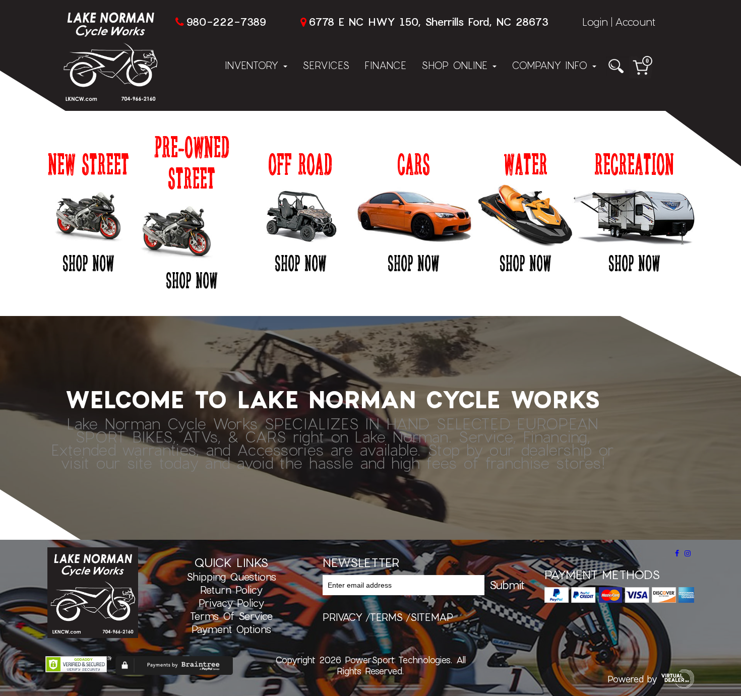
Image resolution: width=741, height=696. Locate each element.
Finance (385, 65)
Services (325, 65)
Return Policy (231, 590)
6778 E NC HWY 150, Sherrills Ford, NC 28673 (428, 21)
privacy (342, 617)
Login (595, 21)
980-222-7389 (226, 21)
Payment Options (231, 629)
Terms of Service (231, 616)
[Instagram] (688, 553)
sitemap (431, 617)
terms (386, 617)
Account (635, 21)
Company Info (551, 65)
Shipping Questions (231, 577)
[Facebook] (677, 553)
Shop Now (88, 262)
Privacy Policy (231, 603)
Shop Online (456, 65)
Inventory (253, 65)
